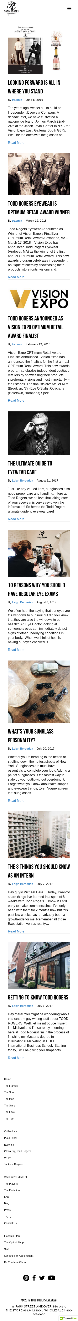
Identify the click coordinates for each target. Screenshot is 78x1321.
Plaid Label (10, 1138)
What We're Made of (15, 1177)
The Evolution (12, 1190)
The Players (11, 1183)
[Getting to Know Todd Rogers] (39, 965)
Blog (6, 1203)
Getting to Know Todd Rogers (38, 997)
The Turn (9, 1118)
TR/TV (7, 1216)
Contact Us (10, 1223)
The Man (9, 1099)
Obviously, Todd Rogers (17, 1151)
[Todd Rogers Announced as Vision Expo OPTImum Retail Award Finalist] (39, 298)
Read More (16, 142)
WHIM (7, 1157)
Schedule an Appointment (18, 1255)
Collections (10, 1131)
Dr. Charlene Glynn (15, 1262)
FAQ (6, 1197)
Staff (6, 1249)
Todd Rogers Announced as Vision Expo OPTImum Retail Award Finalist (35, 327)
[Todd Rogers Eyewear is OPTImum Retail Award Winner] (39, 174)
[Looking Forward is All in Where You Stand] (39, 49)
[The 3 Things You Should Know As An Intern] (39, 834)
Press (7, 1210)
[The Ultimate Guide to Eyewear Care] (39, 433)
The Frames (11, 1085)
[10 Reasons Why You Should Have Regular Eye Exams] (39, 553)
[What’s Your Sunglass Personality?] (39, 691)
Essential (9, 1144)
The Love (9, 1112)
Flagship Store (12, 1236)
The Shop (9, 1092)
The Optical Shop (14, 1242)
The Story (9, 1105)
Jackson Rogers (13, 1164)
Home (7, 1079)
